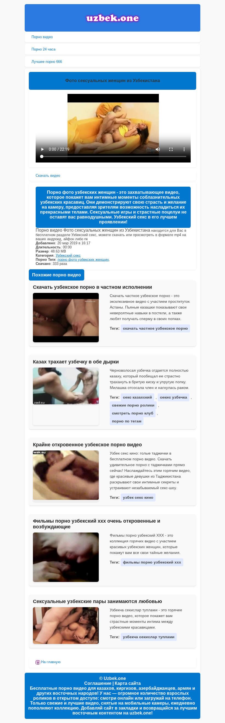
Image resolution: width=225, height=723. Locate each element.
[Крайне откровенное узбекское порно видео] (66, 475)
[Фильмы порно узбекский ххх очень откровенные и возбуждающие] (66, 557)
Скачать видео (48, 175)
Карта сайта (128, 683)
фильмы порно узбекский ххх (152, 562)
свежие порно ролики (133, 405)
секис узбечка (173, 397)
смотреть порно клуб (132, 413)
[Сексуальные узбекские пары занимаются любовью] (66, 625)
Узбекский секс (68, 255)
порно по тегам (126, 421)
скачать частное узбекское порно (155, 328)
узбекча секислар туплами (149, 637)
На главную (50, 662)
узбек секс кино (138, 497)
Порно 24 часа (43, 49)
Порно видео (42, 37)
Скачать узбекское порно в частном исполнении (92, 287)
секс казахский (137, 397)
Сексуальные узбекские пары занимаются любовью (97, 601)
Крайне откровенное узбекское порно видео (87, 444)
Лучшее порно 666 (47, 62)
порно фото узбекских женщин (83, 259)
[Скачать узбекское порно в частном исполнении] (66, 317)
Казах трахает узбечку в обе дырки (76, 362)
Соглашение (97, 683)
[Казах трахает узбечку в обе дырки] (66, 386)
